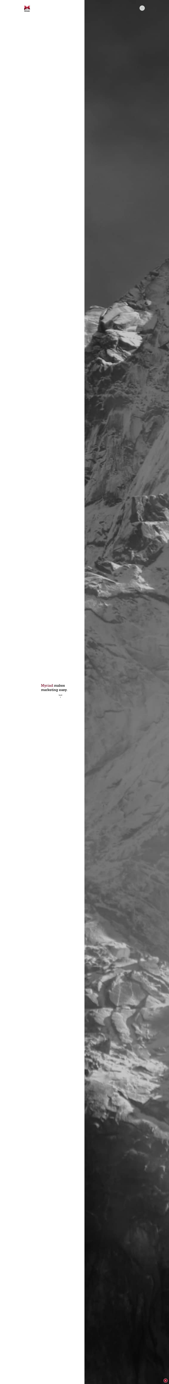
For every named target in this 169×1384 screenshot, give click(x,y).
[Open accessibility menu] (166, 1381)
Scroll (60, 695)
